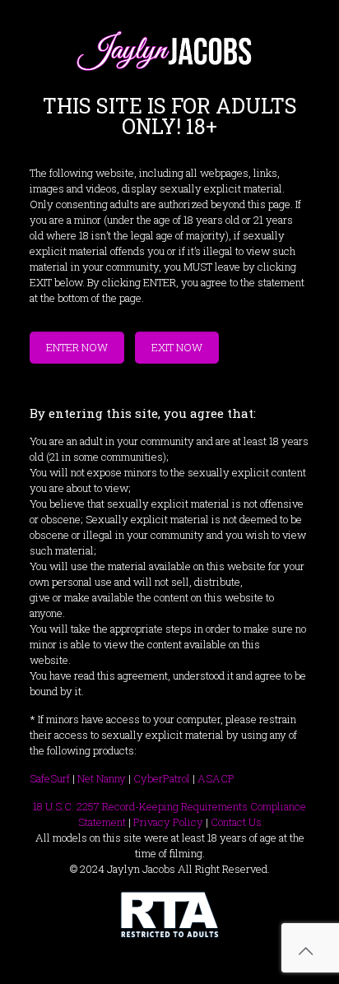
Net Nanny (101, 778)
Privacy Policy (168, 822)
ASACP (216, 778)
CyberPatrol (161, 778)
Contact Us (236, 822)
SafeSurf (50, 778)
